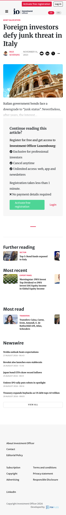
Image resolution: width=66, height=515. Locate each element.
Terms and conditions (45, 467)
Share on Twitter (53, 53)
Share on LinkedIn (47, 53)
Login (53, 204)
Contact (10, 449)
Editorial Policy (14, 455)
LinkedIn (11, 492)
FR (59, 13)
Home (14, 9)
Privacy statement (43, 473)
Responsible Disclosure (45, 479)
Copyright (11, 473)
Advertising (12, 479)
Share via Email (42, 53)
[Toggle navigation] (6, 11)
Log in (58, 4)
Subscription (13, 467)
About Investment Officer (20, 443)
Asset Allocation (11, 20)
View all (33, 405)
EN (51, 13)
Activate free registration (36, 4)
